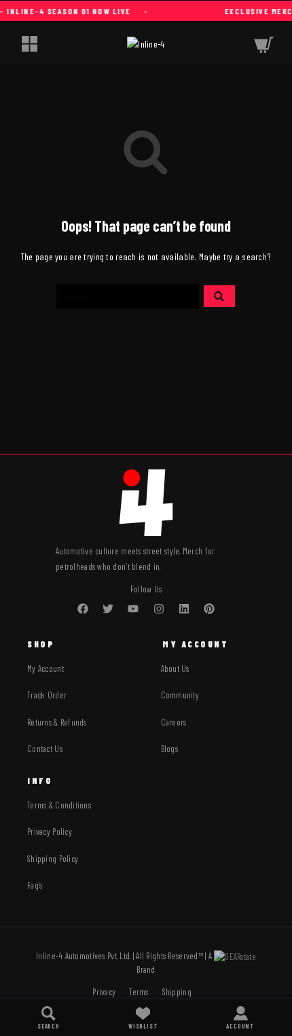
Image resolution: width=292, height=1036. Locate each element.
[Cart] (264, 43)
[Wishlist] (143, 1017)
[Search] (48, 1017)
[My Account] (240, 1017)
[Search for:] (127, 296)
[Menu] (29, 43)
